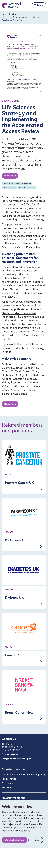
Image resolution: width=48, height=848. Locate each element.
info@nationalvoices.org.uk (16, 758)
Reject (37, 840)
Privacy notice (9, 778)
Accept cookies (14, 840)
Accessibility (8, 783)
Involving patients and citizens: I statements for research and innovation (21, 312)
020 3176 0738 (10, 754)
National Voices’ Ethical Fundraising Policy (23, 774)
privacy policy (22, 830)
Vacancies (7, 787)
